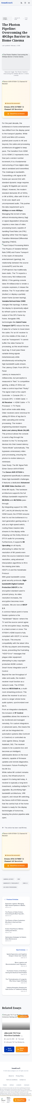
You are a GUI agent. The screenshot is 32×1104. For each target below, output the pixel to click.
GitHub (12, 1085)
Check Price (22, 1049)
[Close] (29, 1100)
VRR (18, 879)
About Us (11, 1076)
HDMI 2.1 (25, 883)
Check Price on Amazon (17, 113)
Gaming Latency (8, 879)
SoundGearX (7, 3)
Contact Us (23, 1080)
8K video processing (9, 887)
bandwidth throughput (11, 883)
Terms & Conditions (11, 1080)
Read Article (10, 1049)
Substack (26, 1085)
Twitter (5, 1085)
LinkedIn (18, 1085)
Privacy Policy (19, 1076)
